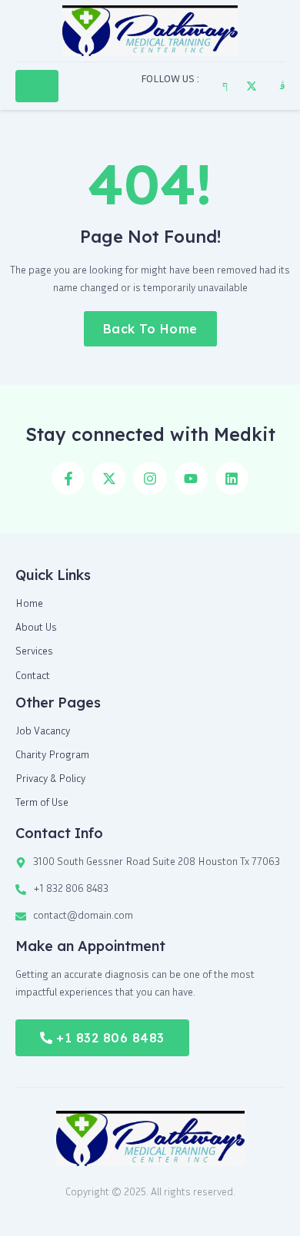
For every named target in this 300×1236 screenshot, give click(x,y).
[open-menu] (36, 86)
